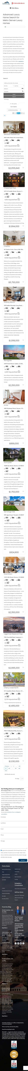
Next (6, 770)
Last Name (3, 823)
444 (6, 768)
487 (16, 768)
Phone (2, 835)
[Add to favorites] (23, 168)
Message (3, 841)
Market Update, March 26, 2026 (6, 989)
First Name (3, 817)
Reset (14, 94)
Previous (7, 766)
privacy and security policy (12, 1026)
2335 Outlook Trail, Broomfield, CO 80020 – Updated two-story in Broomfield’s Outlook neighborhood (7, 937)
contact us (21, 61)
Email (2, 829)
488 (19, 768)
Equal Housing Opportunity (8, 1029)
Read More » (5, 928)
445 (9, 768)
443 (19, 766)
